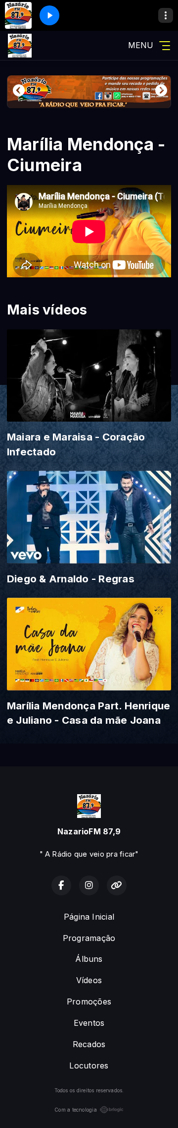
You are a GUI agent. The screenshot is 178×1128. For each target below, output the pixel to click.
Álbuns (88, 959)
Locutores (88, 1065)
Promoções (89, 1001)
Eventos (89, 1023)
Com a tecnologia (75, 1110)
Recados (89, 1044)
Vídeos (89, 980)
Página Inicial (89, 917)
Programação (89, 938)
